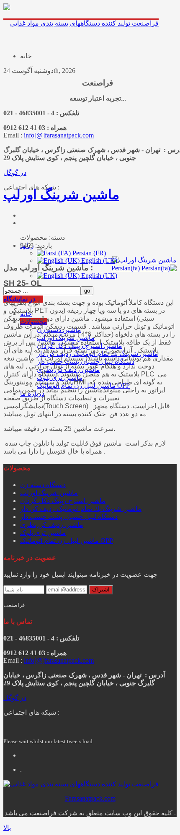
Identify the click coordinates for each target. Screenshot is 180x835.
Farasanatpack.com (90, 798)
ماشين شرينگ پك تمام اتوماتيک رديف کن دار (80, 508)
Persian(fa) (126, 268)
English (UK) (98, 275)
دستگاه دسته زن (43, 484)
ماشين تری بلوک (43, 532)
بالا (7, 827)
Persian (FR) (88, 253)
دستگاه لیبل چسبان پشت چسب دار (69, 516)
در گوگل (14, 172)
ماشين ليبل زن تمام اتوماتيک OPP (66, 540)
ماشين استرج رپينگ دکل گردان (62, 500)
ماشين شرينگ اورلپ (61, 194)
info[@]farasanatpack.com (59, 135)
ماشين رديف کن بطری (51, 524)
